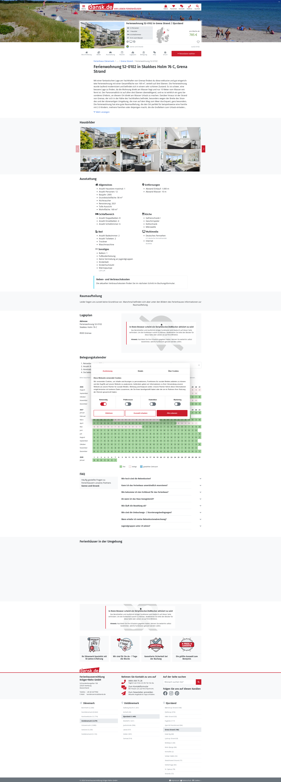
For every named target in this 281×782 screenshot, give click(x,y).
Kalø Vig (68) (169, 734)
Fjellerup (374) (170, 712)
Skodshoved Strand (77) (173, 760)
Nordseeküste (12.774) (89, 716)
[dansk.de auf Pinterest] (177, 693)
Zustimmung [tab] (108, 371)
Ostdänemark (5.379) (89, 721)
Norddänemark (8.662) (89, 712)
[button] (84, 7)
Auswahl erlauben (140, 413)
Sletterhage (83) (170, 765)
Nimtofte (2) (169, 752)
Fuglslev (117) (170, 721)
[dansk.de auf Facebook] (165, 693)
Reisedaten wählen (187, 53)
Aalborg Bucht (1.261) (131, 708)
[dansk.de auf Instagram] (171, 693)
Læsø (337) (127, 730)
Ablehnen (109, 413)
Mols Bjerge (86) (171, 747)
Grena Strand (127, 61)
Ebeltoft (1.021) (128, 721)
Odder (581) (127, 734)
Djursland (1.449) (129, 716)
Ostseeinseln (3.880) (88, 725)
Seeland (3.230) (87, 730)
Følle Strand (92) (171, 716)
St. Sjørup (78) (170, 769)
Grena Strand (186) (172, 730)
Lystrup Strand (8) (171, 738)
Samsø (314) (127, 738)
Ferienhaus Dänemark (104, 61)
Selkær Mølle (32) (171, 756)
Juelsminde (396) (129, 725)
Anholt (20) (127, 712)
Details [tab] (140, 371)
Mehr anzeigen (102, 112)
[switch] (128, 404)
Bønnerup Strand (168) (173, 708)
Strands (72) (169, 774)
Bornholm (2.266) (87, 708)
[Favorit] (198, 42)
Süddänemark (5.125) (89, 734)
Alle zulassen (172, 413)
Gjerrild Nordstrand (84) (174, 725)
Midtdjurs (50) (170, 743)
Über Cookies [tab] (173, 371)
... (117, 61)
